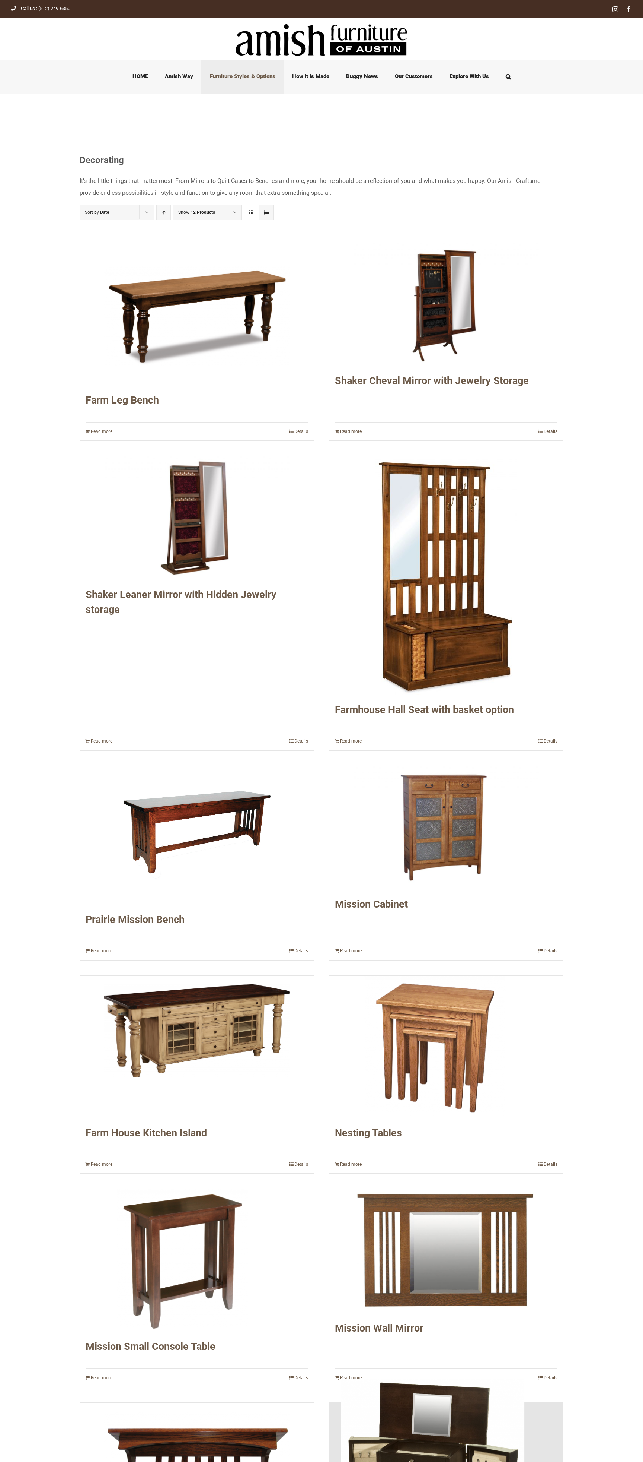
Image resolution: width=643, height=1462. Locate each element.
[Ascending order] (163, 212)
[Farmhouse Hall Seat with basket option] (446, 575)
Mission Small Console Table (150, 1346)
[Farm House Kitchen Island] (197, 1047)
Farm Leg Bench (122, 400)
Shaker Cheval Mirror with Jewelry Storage (432, 381)
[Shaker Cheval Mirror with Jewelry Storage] (446, 304)
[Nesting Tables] (446, 1047)
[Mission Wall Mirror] (446, 1251)
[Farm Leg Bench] (197, 314)
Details (301, 431)
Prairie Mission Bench (135, 919)
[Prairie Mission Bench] (197, 835)
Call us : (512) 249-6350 (45, 8)
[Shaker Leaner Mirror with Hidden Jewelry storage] (197, 518)
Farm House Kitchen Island (146, 1133)
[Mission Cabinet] (446, 827)
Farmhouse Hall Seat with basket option (424, 710)
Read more (101, 431)
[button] (508, 77)
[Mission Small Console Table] (197, 1260)
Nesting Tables (368, 1133)
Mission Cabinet (371, 904)
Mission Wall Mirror (379, 1328)
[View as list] (266, 212)
